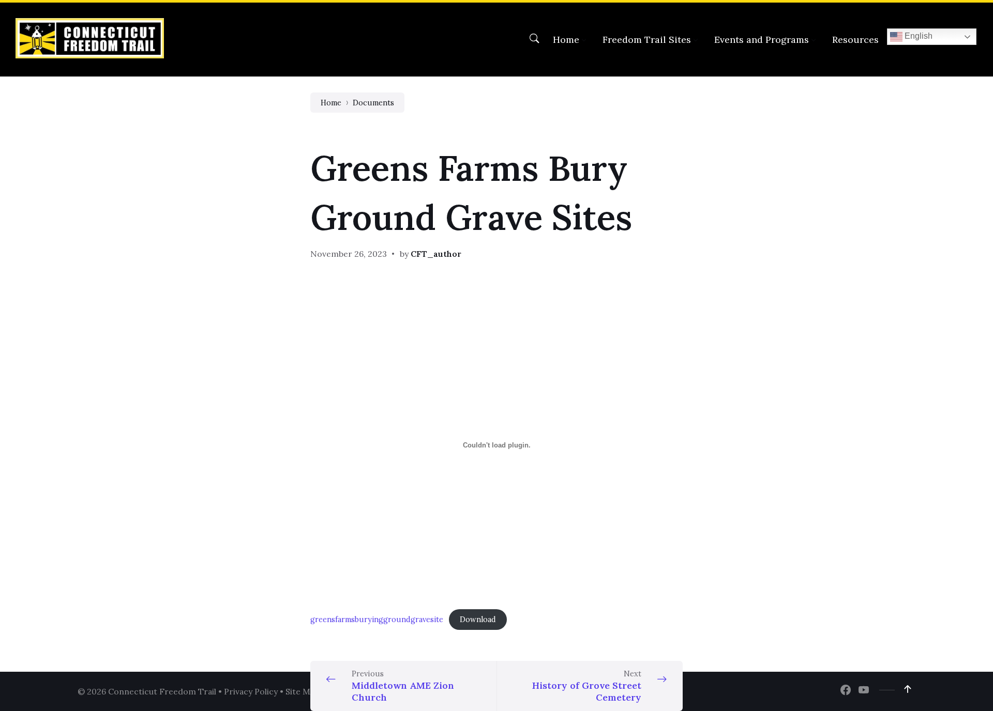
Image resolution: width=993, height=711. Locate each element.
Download (478, 619)
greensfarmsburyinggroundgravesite (376, 619)
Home (331, 102)
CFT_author (436, 254)
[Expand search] (534, 38)
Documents (373, 102)
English (917, 36)
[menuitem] (566, 39)
